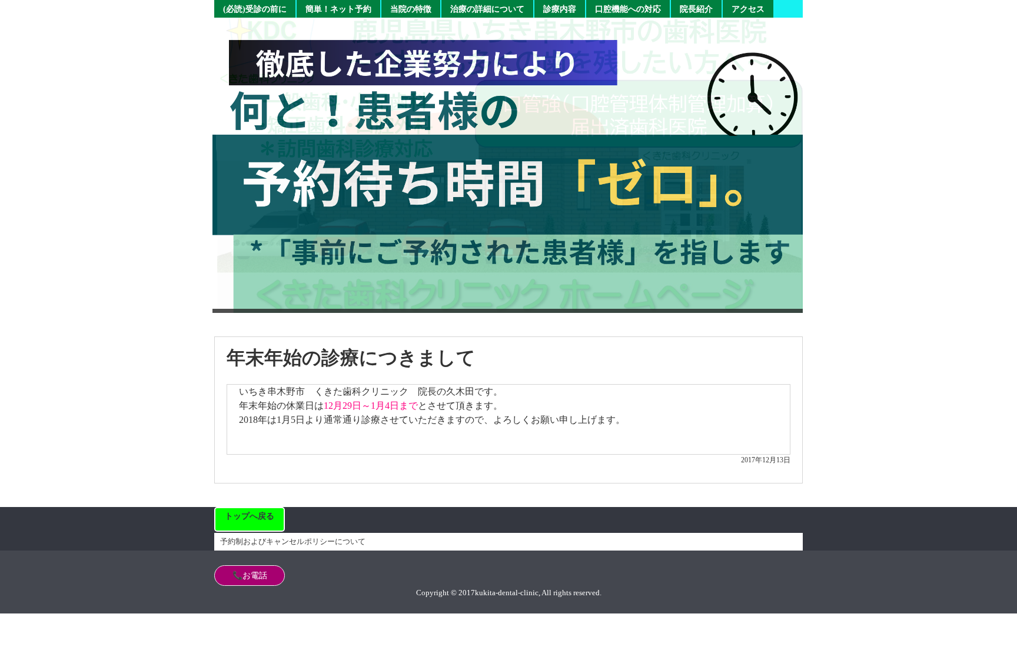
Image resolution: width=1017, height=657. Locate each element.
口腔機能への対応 (628, 9)
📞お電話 (249, 575)
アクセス (748, 9)
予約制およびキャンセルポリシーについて (292, 541)
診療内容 (559, 9)
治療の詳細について (487, 9)
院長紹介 (696, 9)
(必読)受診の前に (255, 9)
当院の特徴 (410, 9)
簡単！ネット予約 (338, 9)
